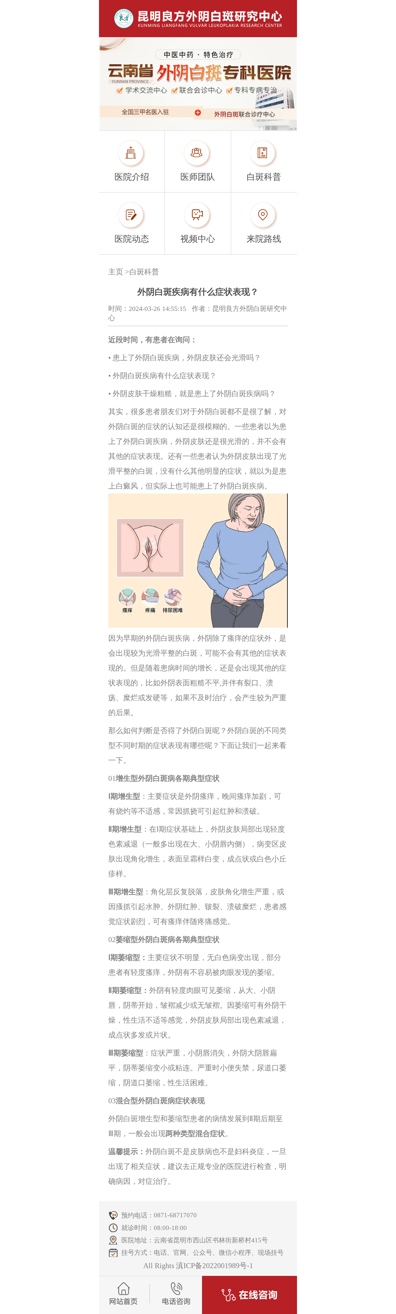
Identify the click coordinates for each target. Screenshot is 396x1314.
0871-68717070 (175, 1215)
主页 (115, 272)
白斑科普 (144, 272)
